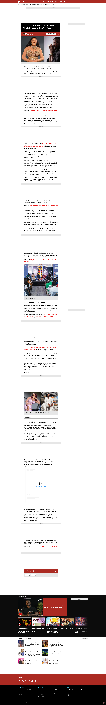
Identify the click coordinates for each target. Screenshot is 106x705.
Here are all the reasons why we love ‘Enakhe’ (67, 629)
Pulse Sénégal (82, 689)
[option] (24, 626)
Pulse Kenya (69, 691)
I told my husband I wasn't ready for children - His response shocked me (32, 662)
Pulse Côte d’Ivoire (69, 695)
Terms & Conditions (42, 694)
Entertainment (50, 1)
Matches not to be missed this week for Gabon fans (55, 652)
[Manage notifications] (104, 703)
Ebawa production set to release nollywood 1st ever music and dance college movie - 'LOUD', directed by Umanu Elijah (52, 631)
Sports (60, 1)
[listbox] (53, 626)
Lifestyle (55, 1)
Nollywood (33, 574)
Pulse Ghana (69, 689)
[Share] (58, 34)
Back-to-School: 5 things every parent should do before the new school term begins (56, 662)
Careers (64, 1)
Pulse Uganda (82, 691)
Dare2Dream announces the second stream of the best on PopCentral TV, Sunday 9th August (81, 630)
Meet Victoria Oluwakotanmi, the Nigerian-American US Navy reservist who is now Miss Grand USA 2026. (56, 644)
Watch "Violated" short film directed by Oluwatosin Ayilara (38, 630)
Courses (29, 694)
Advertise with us (42, 691)
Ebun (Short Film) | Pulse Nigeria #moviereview (52, 608)
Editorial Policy (55, 689)
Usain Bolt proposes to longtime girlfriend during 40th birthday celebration (32, 644)
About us (40, 689)
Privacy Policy (41, 696)
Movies (27, 4)
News (44, 1)
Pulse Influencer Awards (55, 692)
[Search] (86, 1)
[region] (53, 626)
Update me (27, 574)
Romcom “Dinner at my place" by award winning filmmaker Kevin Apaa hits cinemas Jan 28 (24, 630)
